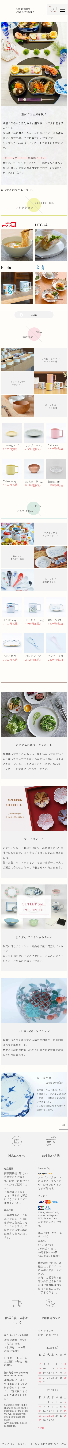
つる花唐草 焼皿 (13, 656)
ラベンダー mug (34, 620)
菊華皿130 (53, 481)
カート (53, 11)
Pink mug (52, 445)
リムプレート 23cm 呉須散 (40, 445)
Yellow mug (9, 481)
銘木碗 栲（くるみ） (38, 481)
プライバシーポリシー (15, 1444)
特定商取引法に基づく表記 (51, 1444)
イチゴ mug (9, 620)
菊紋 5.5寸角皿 (57, 620)
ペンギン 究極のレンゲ (39, 656)
